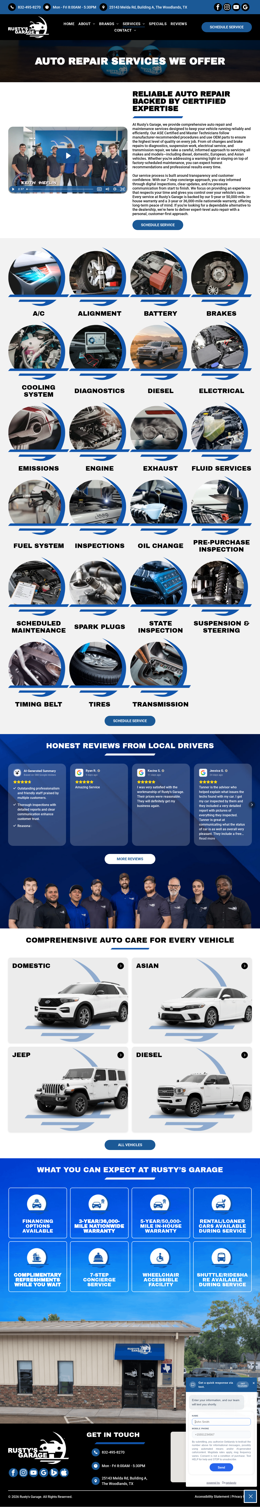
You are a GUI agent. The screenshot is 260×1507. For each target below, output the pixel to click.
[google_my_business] (245, 7)
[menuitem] (69, 24)
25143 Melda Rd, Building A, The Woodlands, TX (148, 7)
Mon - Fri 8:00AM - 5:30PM (75, 7)
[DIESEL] (244, 1055)
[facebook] (218, 7)
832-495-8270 (29, 7)
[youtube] (236, 7)
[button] (8, 804)
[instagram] (227, 7)
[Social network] (53, 1473)
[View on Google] (79, 773)
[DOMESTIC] (120, 966)
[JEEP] (120, 1055)
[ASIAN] (244, 966)
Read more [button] (207, 838)
